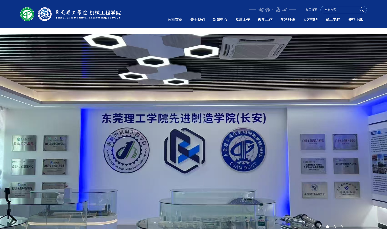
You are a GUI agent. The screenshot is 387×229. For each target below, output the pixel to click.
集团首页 (311, 9)
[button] (307, 226)
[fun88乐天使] (70, 14)
